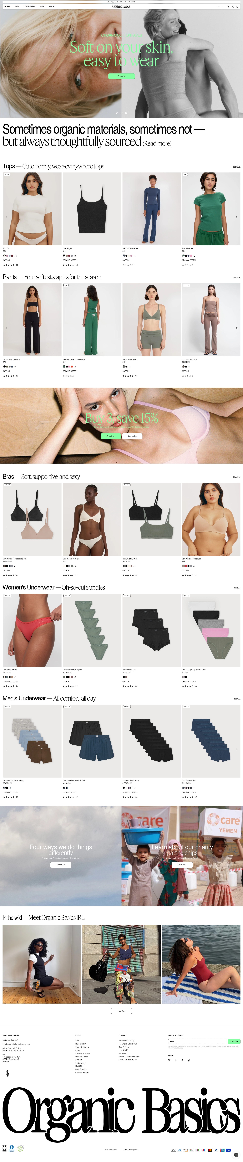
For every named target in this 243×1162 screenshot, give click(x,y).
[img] (4, 265)
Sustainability (80, 1063)
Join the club (135, 68)
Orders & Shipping (82, 1047)
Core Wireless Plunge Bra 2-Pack (15, 559)
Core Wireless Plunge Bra (191, 559)
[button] (228, 7)
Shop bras (111, 436)
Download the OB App (126, 1040)
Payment (78, 1060)
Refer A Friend (124, 1047)
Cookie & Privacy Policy (130, 1149)
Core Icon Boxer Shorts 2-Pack (74, 780)
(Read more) (157, 143)
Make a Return (80, 1044)
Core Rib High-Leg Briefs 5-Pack (194, 670)
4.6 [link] (77, 265)
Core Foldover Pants (189, 359)
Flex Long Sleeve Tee (130, 248)
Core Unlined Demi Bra (71, 559)
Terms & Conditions (111, 1149)
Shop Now (236, 167)
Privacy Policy (178, 1048)
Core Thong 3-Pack (10, 670)
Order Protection (81, 1069)
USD (217, 7)
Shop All (237, 588)
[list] (121, 220)
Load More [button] (121, 1011)
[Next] (236, 217)
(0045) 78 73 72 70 (14, 1048)
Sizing (77, 1050)
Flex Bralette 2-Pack (130, 559)
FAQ (77, 1040)
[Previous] (6, 217)
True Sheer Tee (187, 248)
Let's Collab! (123, 1050)
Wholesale (122, 1053)
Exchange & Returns (82, 1053)
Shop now (107, 68)
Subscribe (234, 1041)
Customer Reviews (82, 1072)
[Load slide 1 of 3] (117, 113)
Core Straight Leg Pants (11, 359)
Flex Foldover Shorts (130, 359)
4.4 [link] (17, 686)
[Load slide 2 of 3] (121, 113)
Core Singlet (67, 248)
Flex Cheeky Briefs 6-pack (72, 670)
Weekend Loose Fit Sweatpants (74, 359)
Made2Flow (79, 1066)
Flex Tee (6, 248)
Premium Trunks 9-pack (131, 780)
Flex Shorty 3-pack (129, 670)
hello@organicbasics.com (20, 1044)
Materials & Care (81, 1056)
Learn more (61, 864)
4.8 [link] (136, 575)
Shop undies (132, 436)
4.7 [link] (17, 265)
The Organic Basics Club (128, 1044)
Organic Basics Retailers (128, 1060)
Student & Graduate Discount (129, 1056)
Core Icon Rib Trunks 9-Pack (13, 780)
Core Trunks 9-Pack (189, 780)
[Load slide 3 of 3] (126, 113)
